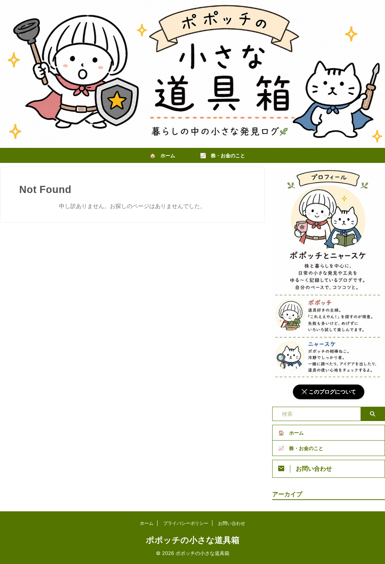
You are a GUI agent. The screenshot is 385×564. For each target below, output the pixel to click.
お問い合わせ (231, 523)
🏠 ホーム (162, 155)
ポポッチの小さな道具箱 (192, 540)
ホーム (146, 523)
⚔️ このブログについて (328, 391)
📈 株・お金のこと (222, 155)
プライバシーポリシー (185, 523)
